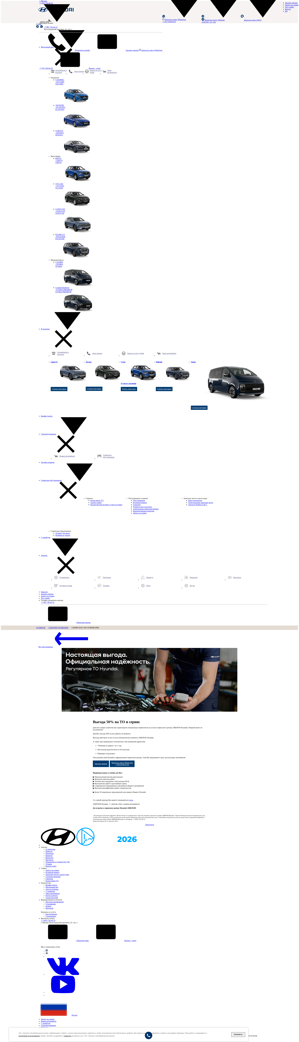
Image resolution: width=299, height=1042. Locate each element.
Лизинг (49, 906)
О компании (50, 849)
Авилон (44, 555)
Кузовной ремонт (52, 872)
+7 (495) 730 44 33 (48, 920)
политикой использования (29, 1036)
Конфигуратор (46, 416)
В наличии (45, 329)
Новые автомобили (48, 1021)
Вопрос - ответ (94, 68)
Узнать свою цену (129, 389)
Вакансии (49, 858)
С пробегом (45, 537)
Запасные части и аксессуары (57, 875)
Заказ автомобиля (53, 893)
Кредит (288, 9)
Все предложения (46, 647)
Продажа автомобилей (55, 902)
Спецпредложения (48, 434)
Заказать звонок (132, 50)
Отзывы (49, 864)
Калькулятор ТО (52, 881)
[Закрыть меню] (63, 347)
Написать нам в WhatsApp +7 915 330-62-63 (174, 21)
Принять (238, 1034)
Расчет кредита (52, 896)
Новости (44, 592)
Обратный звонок (83, 623)
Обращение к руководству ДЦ (58, 862)
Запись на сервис (292, 5)
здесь (131, 800)
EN (286, 11)
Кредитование (51, 914)
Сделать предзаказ (59, 389)
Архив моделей (52, 898)
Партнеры (50, 854)
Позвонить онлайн (82, 50)
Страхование (51, 904)
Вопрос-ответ (51, 866)
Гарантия (49, 879)
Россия (74, 1015)
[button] (182, 17)
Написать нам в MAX (253, 20)
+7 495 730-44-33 (50, 27)
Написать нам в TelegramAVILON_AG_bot (213, 21)
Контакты (49, 860)
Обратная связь (82, 941)
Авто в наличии (52, 889)
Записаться (149, 825)
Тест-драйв (289, 7)
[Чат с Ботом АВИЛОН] (37, 26)
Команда (49, 856)
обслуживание (51, 480)
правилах (67, 1036)
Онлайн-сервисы (47, 462)
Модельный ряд (52, 887)
